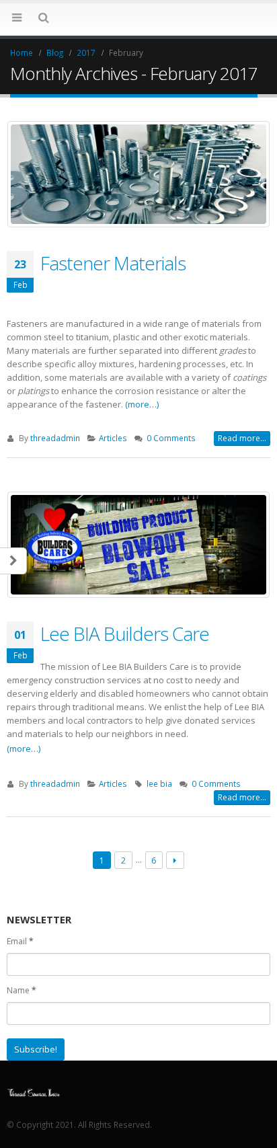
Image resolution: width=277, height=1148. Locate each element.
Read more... (242, 438)
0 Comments (171, 437)
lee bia (159, 783)
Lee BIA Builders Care (124, 633)
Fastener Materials (113, 263)
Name (21, 990)
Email (20, 941)
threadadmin (55, 437)
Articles (113, 437)
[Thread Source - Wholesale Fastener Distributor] (34, 1091)
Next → (175, 860)
